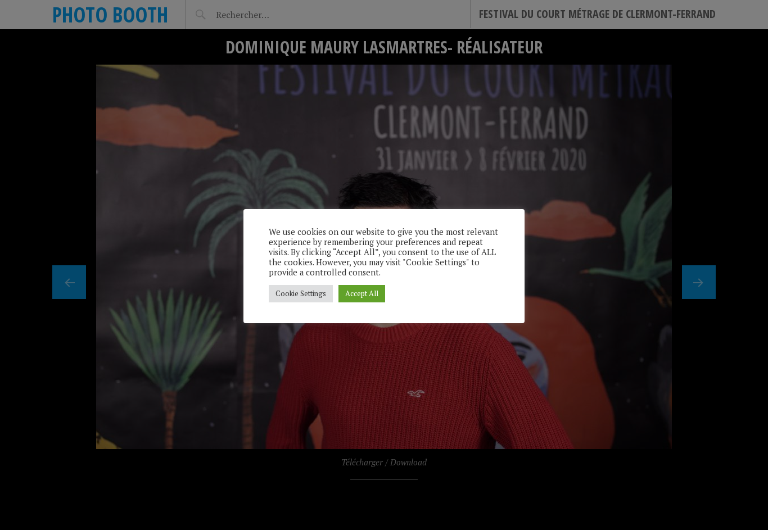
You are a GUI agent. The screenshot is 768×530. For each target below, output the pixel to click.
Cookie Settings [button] (300, 293)
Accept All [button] (361, 293)
